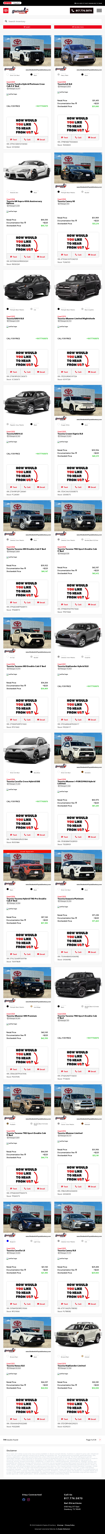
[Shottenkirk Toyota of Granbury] (20, 10)
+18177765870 (42, 106)
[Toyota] (5, 10)
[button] (49, 52)
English (7, 3)
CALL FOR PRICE (13, 106)
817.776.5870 (83, 10)
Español (17, 3)
